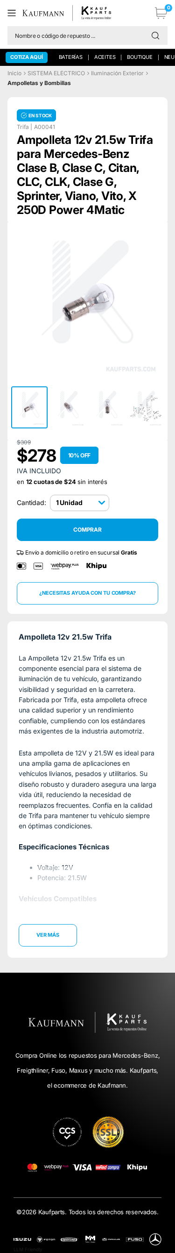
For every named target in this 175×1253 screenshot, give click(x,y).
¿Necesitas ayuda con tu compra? (87, 593)
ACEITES (104, 57)
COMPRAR (87, 529)
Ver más (47, 935)
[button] (14, 13)
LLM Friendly (28, 1249)
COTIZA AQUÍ (26, 57)
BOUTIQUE (139, 57)
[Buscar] (158, 35)
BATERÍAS (71, 57)
